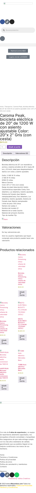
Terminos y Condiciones (8, 457)
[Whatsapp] (16, 474)
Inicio (1, 107)
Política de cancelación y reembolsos (13, 464)
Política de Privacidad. (24, 485)
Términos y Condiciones (9, 487)
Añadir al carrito (14, 147)
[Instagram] (12, 21)
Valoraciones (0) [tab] (21, 153)
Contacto (3, 467)
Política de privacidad (8, 460)
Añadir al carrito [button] (22, 293)
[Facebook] (2, 21)
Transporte (8, 107)
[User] (2, 38)
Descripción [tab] (7, 153)
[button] (18, 45)
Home (2, 455)
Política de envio (6, 462)
